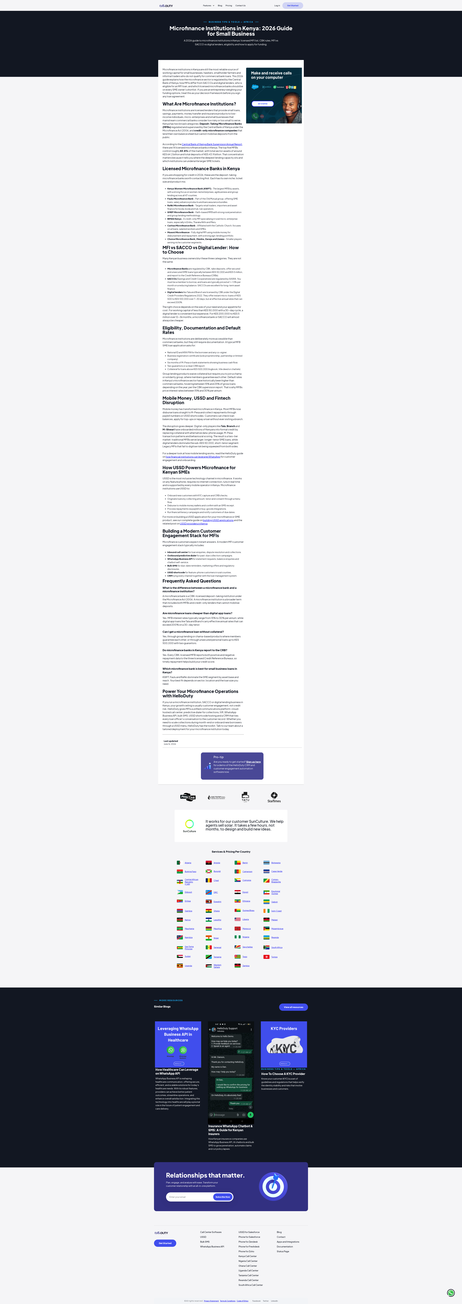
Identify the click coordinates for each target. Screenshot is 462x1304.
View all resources (293, 1007)
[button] (208, 5)
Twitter (266, 1301)
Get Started (292, 5)
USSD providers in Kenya (193, 523)
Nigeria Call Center (248, 1261)
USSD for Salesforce (249, 1232)
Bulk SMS (205, 1241)
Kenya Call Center (248, 1256)
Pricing (229, 5)
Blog (220, 5)
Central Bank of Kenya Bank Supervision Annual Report (212, 144)
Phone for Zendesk (248, 1241)
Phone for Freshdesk (249, 1246)
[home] (166, 5)
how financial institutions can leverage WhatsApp (193, 456)
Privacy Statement (211, 1301)
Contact (281, 1236)
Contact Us (240, 5)
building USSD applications (218, 520)
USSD (203, 1236)
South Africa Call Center (251, 1285)
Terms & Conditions (227, 1301)
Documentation (285, 1246)
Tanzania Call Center (249, 1275)
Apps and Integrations (288, 1241)
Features (207, 5)
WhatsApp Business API (212, 1246)
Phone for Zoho (246, 1251)
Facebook (256, 1301)
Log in (277, 5)
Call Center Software (210, 1232)
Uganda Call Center (248, 1270)
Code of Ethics (242, 1301)
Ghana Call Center (248, 1265)
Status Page (283, 1251)
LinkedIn (274, 1301)
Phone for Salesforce (249, 1236)
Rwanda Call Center (249, 1280)
